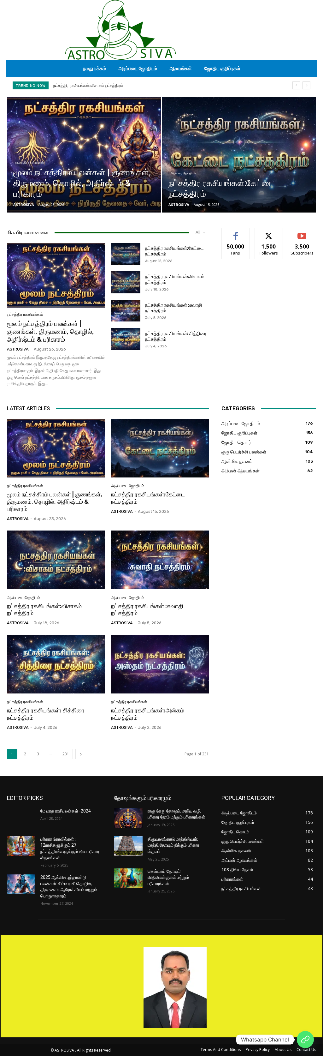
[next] (306, 85)
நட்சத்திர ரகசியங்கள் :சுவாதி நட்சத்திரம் (87, 85)
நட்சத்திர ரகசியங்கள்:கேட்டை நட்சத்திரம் (148, 498)
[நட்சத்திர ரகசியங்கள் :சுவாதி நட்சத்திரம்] (125, 311)
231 (65, 754)
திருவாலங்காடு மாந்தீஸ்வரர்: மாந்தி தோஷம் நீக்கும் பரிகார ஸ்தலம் (173, 845)
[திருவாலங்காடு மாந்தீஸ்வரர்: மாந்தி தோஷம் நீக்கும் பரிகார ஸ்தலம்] (128, 846)
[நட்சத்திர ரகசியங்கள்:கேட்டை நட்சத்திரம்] (239, 155)
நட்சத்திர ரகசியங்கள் (29, 162)
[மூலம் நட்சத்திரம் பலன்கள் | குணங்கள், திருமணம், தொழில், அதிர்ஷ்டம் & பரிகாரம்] (84, 155)
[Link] (305, 1039)
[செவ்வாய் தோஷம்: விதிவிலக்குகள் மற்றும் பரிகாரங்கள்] (128, 878)
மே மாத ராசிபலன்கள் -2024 (65, 810)
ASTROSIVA (18, 349)
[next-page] (80, 754)
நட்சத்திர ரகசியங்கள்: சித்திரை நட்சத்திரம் (46, 714)
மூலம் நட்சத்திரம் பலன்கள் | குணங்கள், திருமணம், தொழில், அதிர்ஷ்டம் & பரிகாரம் (50, 331)
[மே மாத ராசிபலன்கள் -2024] (21, 818)
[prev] (296, 85)
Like (235, 232)
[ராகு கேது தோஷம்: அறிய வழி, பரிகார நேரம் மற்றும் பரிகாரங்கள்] (128, 818)
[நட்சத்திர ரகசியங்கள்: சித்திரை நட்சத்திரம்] (125, 339)
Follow (268, 232)
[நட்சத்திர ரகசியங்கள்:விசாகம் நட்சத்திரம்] (125, 282)
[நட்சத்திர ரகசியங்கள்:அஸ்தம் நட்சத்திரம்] (160, 664)
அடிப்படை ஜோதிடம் (183, 173)
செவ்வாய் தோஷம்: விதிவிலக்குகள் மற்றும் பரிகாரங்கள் (168, 877)
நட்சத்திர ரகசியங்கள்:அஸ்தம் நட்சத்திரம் (147, 714)
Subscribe (302, 232)
